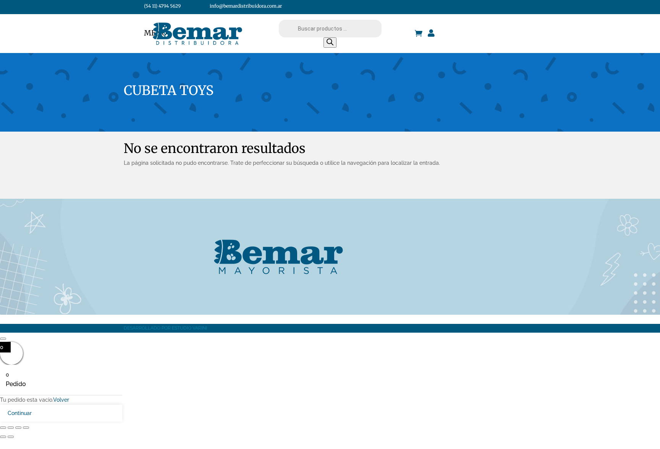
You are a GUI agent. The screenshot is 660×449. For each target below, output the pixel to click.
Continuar (20, 413)
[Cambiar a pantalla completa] (11, 427)
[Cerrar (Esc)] (26, 427)
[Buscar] (330, 42)
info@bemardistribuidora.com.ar (246, 6)
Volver (61, 400)
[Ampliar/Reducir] (3, 427)
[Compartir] (18, 427)
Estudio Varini (189, 328)
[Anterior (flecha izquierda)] (3, 437)
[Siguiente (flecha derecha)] (11, 437)
